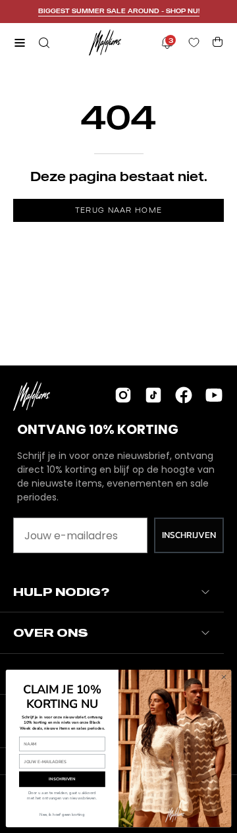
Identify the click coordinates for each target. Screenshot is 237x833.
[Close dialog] (223, 677)
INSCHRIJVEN (189, 535)
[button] (42, 42)
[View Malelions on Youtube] (214, 395)
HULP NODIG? (61, 592)
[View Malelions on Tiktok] (153, 395)
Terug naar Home (119, 210)
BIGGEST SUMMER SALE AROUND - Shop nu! (118, 10)
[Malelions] (105, 42)
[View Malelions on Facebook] (184, 395)
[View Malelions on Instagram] (123, 395)
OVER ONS (50, 632)
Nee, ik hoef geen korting (62, 814)
